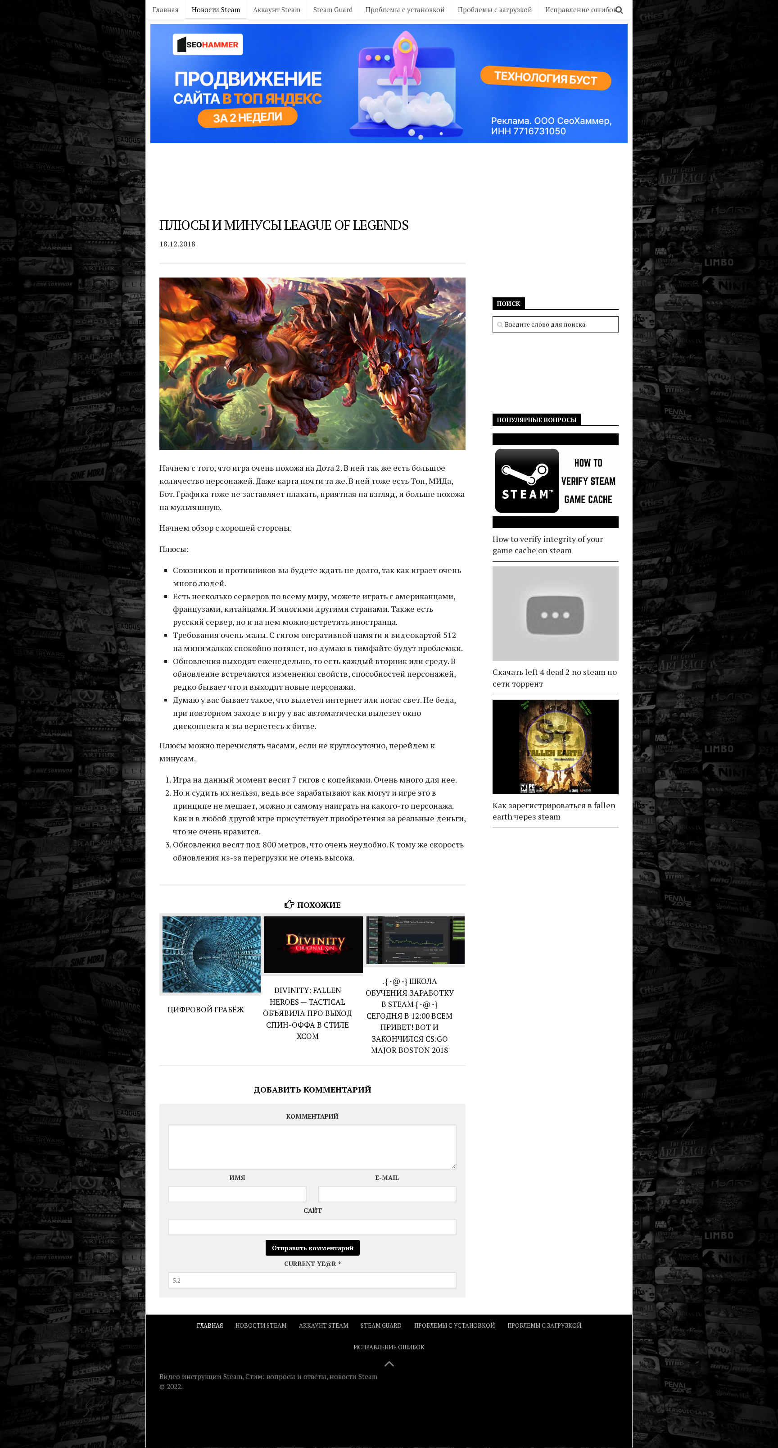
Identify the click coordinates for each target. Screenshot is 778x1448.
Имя (237, 1177)
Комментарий (312, 1116)
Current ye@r (312, 1263)
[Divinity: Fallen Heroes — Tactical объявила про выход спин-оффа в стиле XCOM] (311, 945)
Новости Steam (216, 9)
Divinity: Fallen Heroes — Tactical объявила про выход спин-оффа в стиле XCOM (307, 1013)
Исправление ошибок (581, 9)
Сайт (312, 1210)
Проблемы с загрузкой (495, 9)
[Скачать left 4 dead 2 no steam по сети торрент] (556, 613)
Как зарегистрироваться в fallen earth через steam (554, 811)
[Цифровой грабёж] (210, 954)
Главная (166, 9)
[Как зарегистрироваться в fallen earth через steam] (556, 747)
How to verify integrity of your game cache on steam (548, 544)
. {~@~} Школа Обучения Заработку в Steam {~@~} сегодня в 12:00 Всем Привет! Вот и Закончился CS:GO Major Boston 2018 (410, 1015)
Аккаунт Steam (276, 9)
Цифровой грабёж (205, 1009)
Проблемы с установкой (405, 9)
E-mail (387, 1177)
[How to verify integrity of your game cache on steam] (556, 480)
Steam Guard (333, 9)
